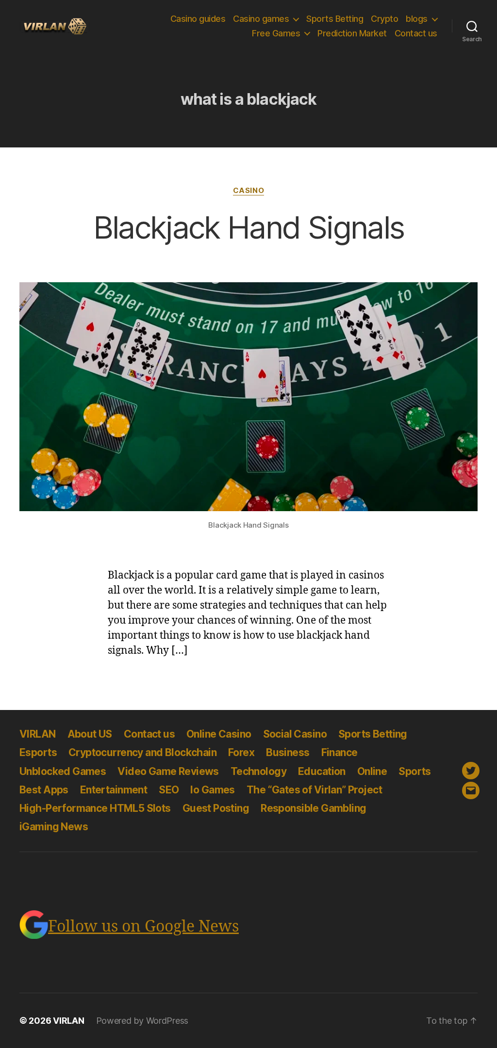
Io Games (212, 790)
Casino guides (198, 19)
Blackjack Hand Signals (248, 227)
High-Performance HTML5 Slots (95, 808)
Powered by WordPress (142, 1021)
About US (89, 734)
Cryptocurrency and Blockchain (142, 752)
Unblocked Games (62, 771)
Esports (38, 752)
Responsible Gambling (313, 808)
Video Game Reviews (168, 771)
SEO (169, 790)
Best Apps (43, 790)
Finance (339, 752)
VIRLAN (37, 734)
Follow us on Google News (143, 926)
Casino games (261, 19)
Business (287, 752)
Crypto (384, 19)
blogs (417, 19)
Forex (241, 752)
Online (372, 771)
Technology (258, 771)
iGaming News (53, 827)
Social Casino (295, 734)
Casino (248, 190)
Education (322, 771)
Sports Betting (334, 19)
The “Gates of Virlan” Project (314, 790)
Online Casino (218, 734)
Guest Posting (215, 808)
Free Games (276, 33)
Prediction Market (352, 33)
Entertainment (113, 790)
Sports (414, 771)
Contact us (416, 33)
